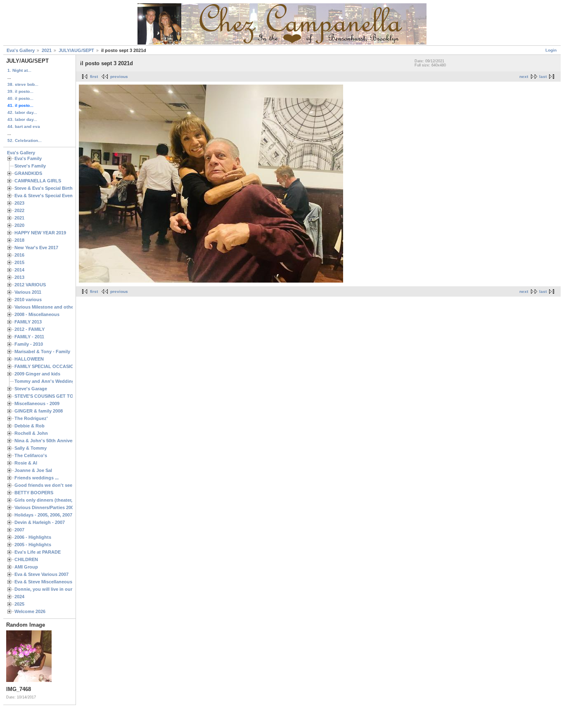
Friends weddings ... (36, 477)
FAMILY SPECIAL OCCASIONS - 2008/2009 (59, 366)
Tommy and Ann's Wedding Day (49, 381)
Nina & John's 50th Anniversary (48, 440)
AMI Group (26, 566)
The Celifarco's (30, 455)
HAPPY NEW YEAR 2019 (40, 232)
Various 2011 (27, 292)
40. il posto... (20, 98)
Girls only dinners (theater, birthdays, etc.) (60, 500)
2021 (47, 50)
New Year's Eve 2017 (36, 247)
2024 (19, 596)
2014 (19, 269)
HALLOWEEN (29, 358)
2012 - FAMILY (29, 329)
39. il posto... (20, 91)
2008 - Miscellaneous (36, 314)
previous (119, 76)
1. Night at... (19, 70)
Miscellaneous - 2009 (36, 403)
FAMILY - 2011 (29, 336)
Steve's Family (30, 165)
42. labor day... (22, 112)
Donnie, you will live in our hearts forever (59, 589)
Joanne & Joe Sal (33, 470)
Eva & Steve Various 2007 (41, 574)
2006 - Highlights (32, 537)
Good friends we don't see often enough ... (61, 485)
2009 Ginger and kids (37, 373)
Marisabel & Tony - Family (42, 351)
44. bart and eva (23, 126)
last (543, 76)
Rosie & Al (25, 462)
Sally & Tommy (30, 448)
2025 (19, 603)
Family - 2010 (28, 344)
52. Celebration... (24, 140)
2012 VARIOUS (30, 284)
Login (551, 50)
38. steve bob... (22, 84)
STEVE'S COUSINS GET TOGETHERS (54, 396)
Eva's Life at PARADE (37, 552)
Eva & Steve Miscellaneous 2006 (48, 581)
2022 (19, 210)
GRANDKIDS (28, 173)
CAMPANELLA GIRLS (37, 180)
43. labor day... (22, 119)
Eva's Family (28, 158)
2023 (19, 202)
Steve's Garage (30, 388)
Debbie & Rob (29, 425)
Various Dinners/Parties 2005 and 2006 (55, 507)
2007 (19, 529)
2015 (19, 262)
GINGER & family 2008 (38, 410)
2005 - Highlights (32, 544)
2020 (19, 225)
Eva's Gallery (21, 50)
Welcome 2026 (29, 611)
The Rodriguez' (31, 418)
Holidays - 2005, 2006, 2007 (43, 514)
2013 (19, 277)
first (94, 76)
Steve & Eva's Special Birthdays (48, 188)
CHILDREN (26, 559)
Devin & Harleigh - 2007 (39, 522)
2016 (19, 254)
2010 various (28, 299)
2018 (19, 240)
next (523, 76)
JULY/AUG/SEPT (76, 50)
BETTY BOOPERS (33, 492)
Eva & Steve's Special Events (45, 195)
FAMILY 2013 (28, 321)
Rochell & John (31, 433)
